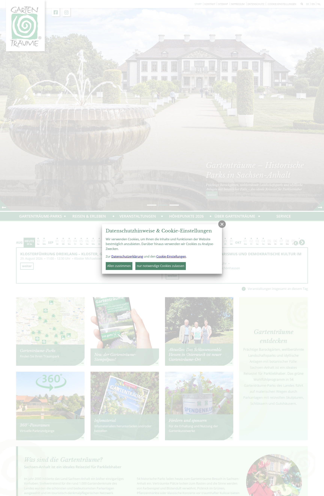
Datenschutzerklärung (127, 256)
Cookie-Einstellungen (171, 256)
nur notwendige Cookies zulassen (160, 266)
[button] (222, 224)
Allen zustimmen (119, 266)
